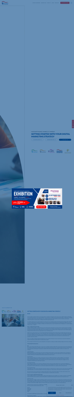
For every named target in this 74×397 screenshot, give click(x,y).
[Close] (60, 189)
